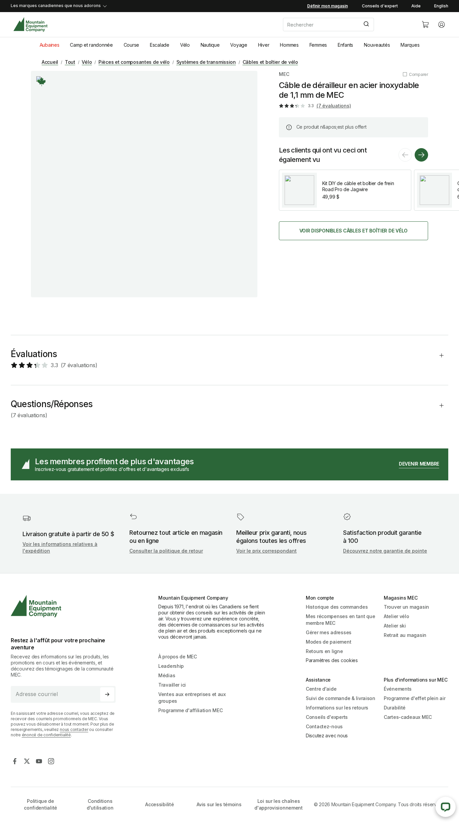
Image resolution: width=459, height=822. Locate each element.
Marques (410, 45)
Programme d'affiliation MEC (190, 710)
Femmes (318, 45)
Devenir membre (419, 464)
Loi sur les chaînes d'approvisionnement (278, 804)
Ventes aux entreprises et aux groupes (192, 697)
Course (131, 45)
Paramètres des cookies (332, 660)
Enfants (345, 45)
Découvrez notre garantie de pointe (385, 551)
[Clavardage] (445, 807)
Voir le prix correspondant (266, 551)
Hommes (289, 45)
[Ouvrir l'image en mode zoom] (144, 184)
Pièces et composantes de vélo (134, 62)
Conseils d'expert (380, 5)
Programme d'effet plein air (414, 698)
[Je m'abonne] (107, 694)
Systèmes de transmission (206, 62)
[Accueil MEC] (30, 24)
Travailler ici (172, 685)
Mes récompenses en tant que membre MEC (340, 619)
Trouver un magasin (406, 607)
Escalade (159, 45)
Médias (166, 675)
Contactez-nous (324, 726)
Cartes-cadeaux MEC (408, 717)
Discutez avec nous (327, 735)
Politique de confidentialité (40, 804)
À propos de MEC (177, 656)
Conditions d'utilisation (100, 804)
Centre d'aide (321, 689)
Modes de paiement (328, 642)
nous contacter (74, 729)
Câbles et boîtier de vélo (270, 62)
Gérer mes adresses (328, 632)
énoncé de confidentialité (46, 734)
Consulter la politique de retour (166, 551)
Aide (416, 5)
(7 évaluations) (334, 106)
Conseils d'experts (327, 717)
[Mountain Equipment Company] (66, 606)
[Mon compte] (441, 24)
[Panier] (425, 24)
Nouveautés (377, 45)
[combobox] (347, 24)
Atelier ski (395, 626)
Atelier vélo (396, 616)
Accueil (50, 62)
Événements (398, 689)
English (441, 5)
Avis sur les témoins (219, 804)
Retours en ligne (324, 651)
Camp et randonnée (91, 45)
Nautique (210, 45)
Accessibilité (159, 804)
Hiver (263, 45)
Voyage (238, 45)
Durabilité (395, 707)
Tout (70, 62)
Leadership (171, 666)
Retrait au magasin (405, 635)
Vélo (185, 45)
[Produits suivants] (421, 155)
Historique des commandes (337, 607)
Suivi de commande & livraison (340, 698)
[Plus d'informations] (42, 82)
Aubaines (49, 45)
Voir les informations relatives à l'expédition (60, 547)
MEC (284, 74)
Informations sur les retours (337, 707)
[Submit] (366, 24)
